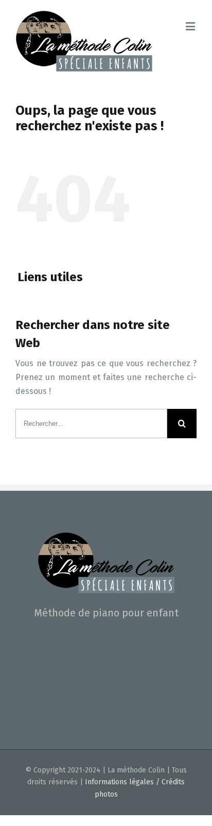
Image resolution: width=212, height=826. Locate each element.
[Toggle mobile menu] (191, 26)
